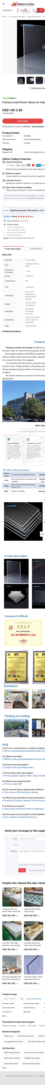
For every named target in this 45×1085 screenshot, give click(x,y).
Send (22, 870)
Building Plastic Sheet (32, 1058)
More (4, 1068)
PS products (6, 1012)
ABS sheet (27, 1012)
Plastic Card (8, 1036)
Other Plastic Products (26, 1036)
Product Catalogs (34, 999)
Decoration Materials (34, 17)
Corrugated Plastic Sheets (13, 1041)
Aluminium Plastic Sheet (31, 1063)
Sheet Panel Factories (12, 1052)
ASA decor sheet (8, 1003)
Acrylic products (29, 1007)
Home (4, 17)
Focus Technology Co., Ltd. (29, 1076)
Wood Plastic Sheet (11, 1063)
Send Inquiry (23, 121)
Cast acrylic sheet (8, 1007)
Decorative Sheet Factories (34, 1052)
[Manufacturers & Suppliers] (22, 4)
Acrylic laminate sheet (31, 1003)
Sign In (5, 238)
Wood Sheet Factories (12, 1058)
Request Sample (38, 126)
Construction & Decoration (17, 17)
